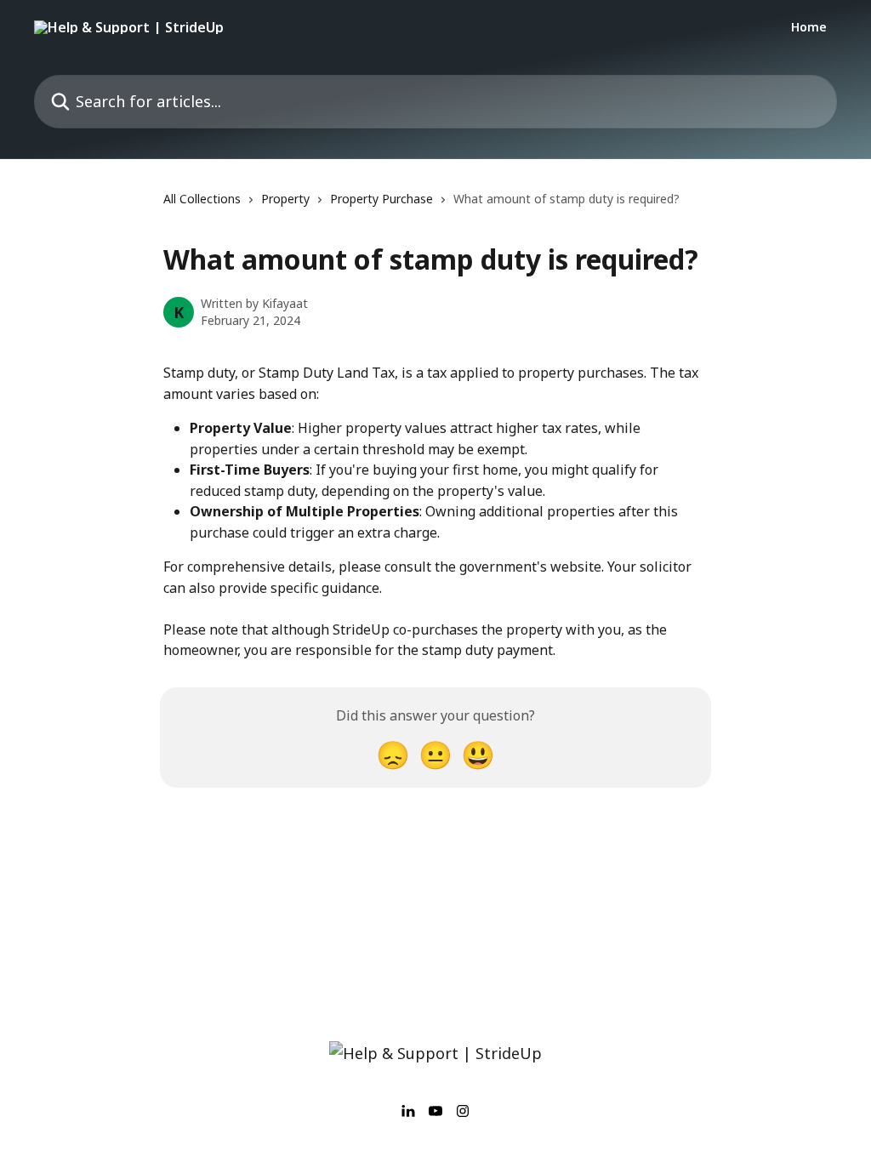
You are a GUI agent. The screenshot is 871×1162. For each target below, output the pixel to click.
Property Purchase (381, 199)
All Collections (202, 199)
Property (285, 199)
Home (809, 27)
